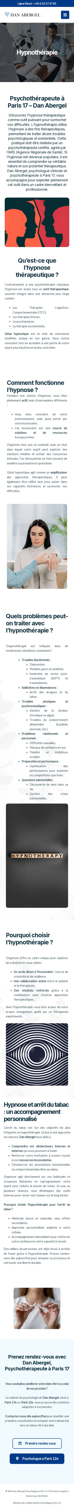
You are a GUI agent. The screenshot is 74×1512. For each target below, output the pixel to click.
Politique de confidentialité (26, 1503)
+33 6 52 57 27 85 (45, 3)
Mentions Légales (58, 1491)
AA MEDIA (43, 1496)
